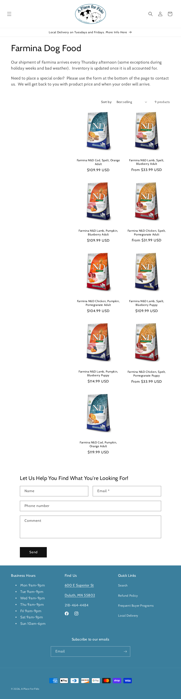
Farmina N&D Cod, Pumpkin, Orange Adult (98, 444)
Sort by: (106, 102)
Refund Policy (128, 596)
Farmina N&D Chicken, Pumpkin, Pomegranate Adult (98, 303)
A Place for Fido (30, 688)
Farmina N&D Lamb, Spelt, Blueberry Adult (146, 162)
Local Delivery (128, 615)
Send (33, 552)
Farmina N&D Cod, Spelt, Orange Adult (98, 162)
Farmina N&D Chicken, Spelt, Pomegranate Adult (147, 232)
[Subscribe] (125, 651)
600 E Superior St (79, 585)
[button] (9, 14)
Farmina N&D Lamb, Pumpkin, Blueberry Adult (98, 232)
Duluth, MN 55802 (80, 595)
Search (123, 585)
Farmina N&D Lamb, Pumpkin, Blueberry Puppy (98, 373)
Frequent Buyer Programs (136, 606)
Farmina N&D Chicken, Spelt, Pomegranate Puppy (147, 373)
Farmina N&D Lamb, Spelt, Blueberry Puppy (146, 303)
